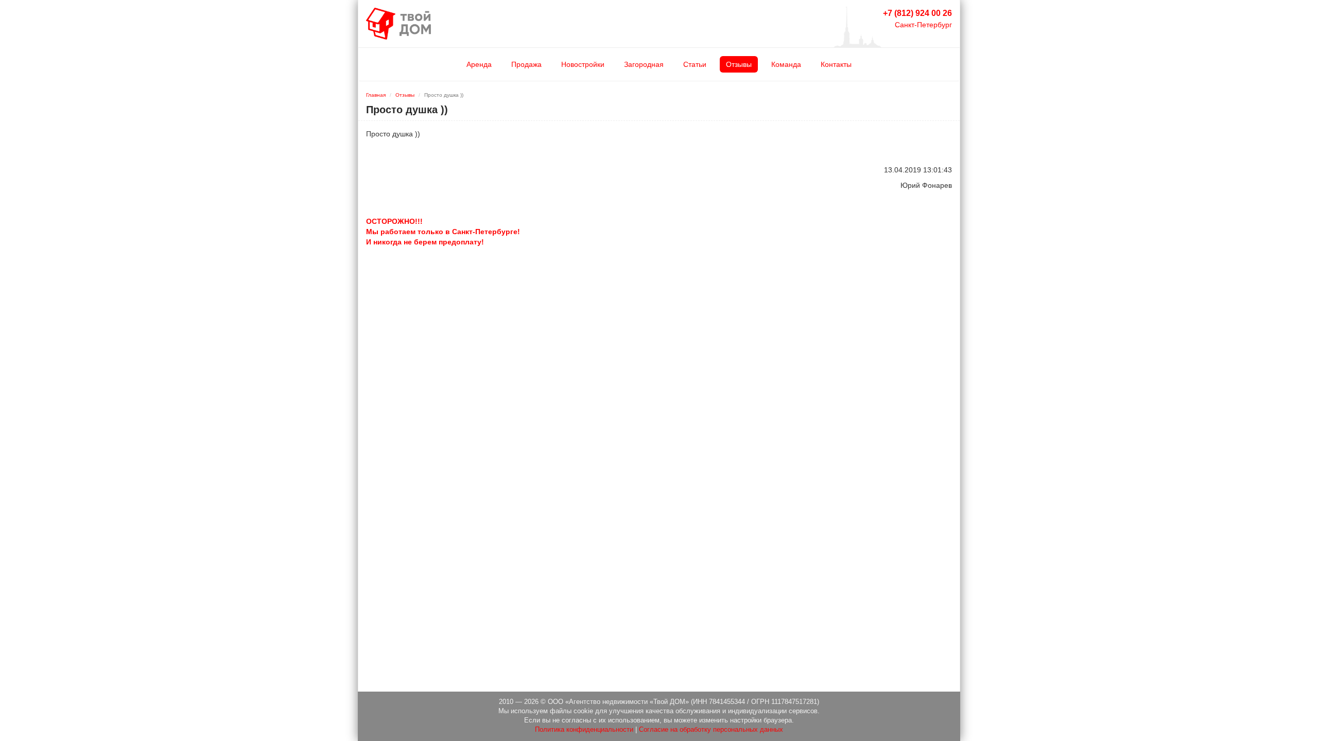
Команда (786, 64)
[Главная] (398, 23)
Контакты (836, 64)
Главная (376, 95)
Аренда (479, 64)
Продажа (526, 64)
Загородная (644, 64)
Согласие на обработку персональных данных (711, 729)
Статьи (694, 64)
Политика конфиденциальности (584, 729)
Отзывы (739, 64)
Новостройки (582, 64)
